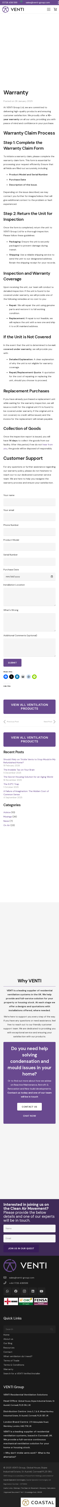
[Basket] (55, 9)
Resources (8, 1347)
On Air (6, 825)
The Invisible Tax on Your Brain (19, 769)
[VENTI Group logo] (13, 9)
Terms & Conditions (13, 1364)
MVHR (40, 1492)
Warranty (8, 1369)
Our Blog (7, 1343)
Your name (8, 495)
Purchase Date (11, 569)
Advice (7, 812)
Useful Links (8, 1488)
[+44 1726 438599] (6, 1283)
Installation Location (14, 584)
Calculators (51, 1488)
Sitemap (17, 1488)
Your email (8, 510)
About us (8, 1339)
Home (6, 1334)
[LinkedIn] (33, 1291)
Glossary (43, 1488)
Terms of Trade (11, 1360)
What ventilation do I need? (17, 1356)
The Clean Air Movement (29, 1488)
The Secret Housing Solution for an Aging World (28, 776)
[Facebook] (16, 1291)
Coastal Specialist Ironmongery (14, 1480)
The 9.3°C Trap (11, 784)
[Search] (51, 1329)
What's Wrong (10, 610)
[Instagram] (24, 1291)
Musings (7, 816)
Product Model (11, 539)
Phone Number (11, 525)
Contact (7, 1351)
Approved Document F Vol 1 (14, 1492)
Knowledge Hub (30, 1492)
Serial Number (10, 554)
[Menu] (48, 9)
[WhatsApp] (21, 1)
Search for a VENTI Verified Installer (21, 1373)
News (6, 821)
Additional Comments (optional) (20, 635)
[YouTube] (41, 1291)
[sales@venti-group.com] (6, 1278)
